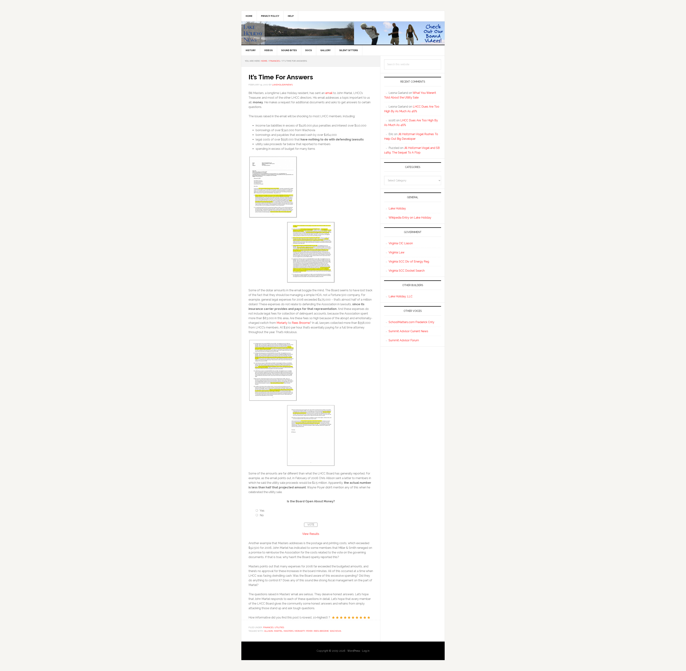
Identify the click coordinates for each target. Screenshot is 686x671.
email (328, 93)
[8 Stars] (361, 617)
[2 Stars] (337, 617)
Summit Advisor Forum (404, 340)
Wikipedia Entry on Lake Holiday (410, 217)
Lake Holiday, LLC (400, 296)
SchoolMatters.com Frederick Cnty (411, 322)
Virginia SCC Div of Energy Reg (409, 261)
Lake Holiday (397, 208)
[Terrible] (333, 617)
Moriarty (282, 323)
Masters (289, 631)
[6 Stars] (353, 617)
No (262, 515)
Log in (365, 650)
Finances (268, 627)
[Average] (349, 617)
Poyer (309, 631)
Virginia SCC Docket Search (407, 270)
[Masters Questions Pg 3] (272, 370)
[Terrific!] (369, 617)
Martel (278, 631)
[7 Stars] (357, 617)
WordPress (353, 650)
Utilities (279, 627)
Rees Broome (301, 323)
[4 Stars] (345, 617)
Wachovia (335, 631)
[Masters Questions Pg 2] (310, 219)
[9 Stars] (365, 617)
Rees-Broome (321, 631)
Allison (268, 631)
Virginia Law (396, 252)
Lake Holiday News (343, 33)
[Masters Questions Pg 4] (310, 403)
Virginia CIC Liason (401, 243)
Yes (262, 510)
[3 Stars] (341, 617)
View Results (310, 534)
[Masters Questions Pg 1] (273, 187)
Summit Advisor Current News (408, 331)
